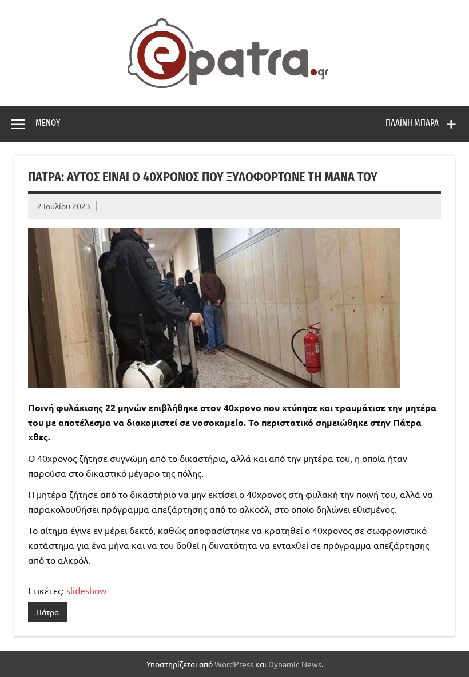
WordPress (233, 664)
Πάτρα (47, 612)
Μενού (47, 122)
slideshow (86, 590)
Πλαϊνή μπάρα (412, 122)
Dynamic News (294, 664)
